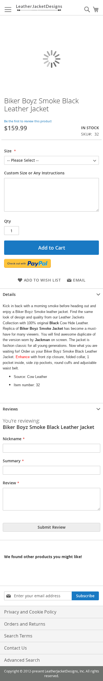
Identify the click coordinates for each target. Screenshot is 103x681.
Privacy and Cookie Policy (30, 612)
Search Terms (18, 636)
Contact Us (15, 648)
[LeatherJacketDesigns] (39, 8)
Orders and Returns (24, 624)
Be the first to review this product (28, 121)
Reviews (10, 409)
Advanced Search (22, 660)
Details (9, 294)
